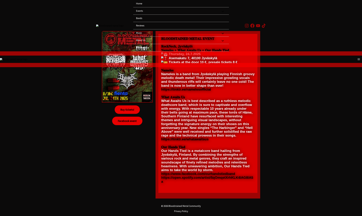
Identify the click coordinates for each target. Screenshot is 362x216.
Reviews (140, 25)
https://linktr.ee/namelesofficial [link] (186, 89)
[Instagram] (247, 26)
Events (139, 10)
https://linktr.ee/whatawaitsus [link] (185, 139)
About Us (141, 40)
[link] (198, 174)
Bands (139, 18)
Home (139, 3)
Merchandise (142, 47)
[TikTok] (264, 26)
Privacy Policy (181, 211)
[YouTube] (258, 26)
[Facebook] (252, 26)
